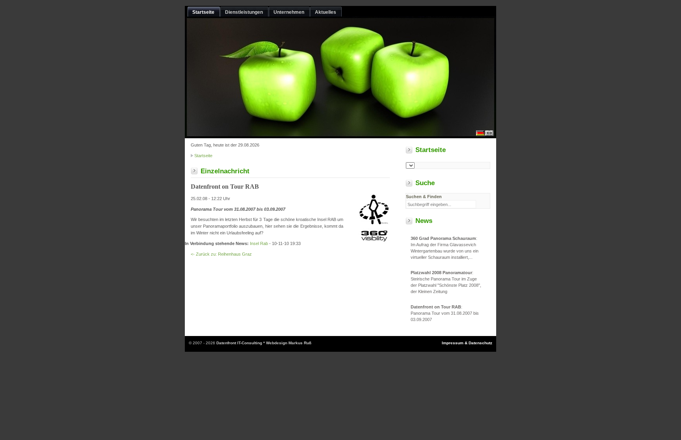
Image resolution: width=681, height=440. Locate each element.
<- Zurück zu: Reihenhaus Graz (221, 254)
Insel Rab (259, 243)
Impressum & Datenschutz (467, 343)
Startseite (203, 155)
